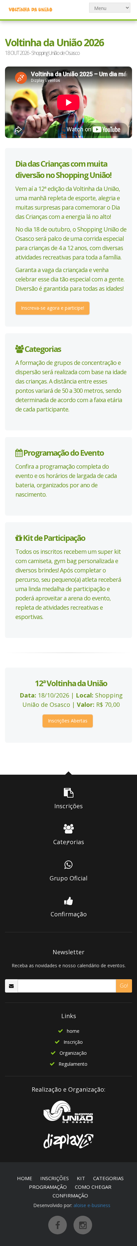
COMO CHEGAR (93, 1186)
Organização (73, 1053)
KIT (81, 1178)
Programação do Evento (63, 452)
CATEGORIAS (108, 1178)
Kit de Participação (53, 537)
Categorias (42, 348)
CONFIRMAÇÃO (70, 1195)
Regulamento (73, 1064)
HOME (24, 1178)
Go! (124, 985)
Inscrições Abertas (67, 720)
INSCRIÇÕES (54, 1178)
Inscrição (73, 1042)
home (73, 1031)
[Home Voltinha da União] (30, 9)
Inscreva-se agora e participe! (52, 308)
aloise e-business (91, 1205)
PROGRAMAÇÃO (48, 1186)
